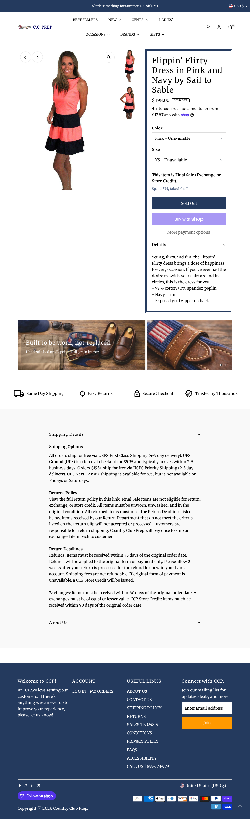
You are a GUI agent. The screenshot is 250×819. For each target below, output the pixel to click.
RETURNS (136, 716)
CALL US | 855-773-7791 (149, 766)
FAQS (132, 749)
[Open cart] (229, 27)
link (116, 499)
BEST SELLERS (85, 20)
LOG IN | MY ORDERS (92, 691)
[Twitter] (39, 785)
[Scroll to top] (240, 805)
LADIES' (166, 20)
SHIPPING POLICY (144, 707)
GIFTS (155, 34)
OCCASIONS (96, 34)
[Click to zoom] (109, 57)
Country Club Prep (70, 808)
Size (156, 149)
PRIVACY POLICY (142, 741)
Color (157, 128)
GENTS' (138, 20)
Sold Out (189, 203)
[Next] (37, 57)
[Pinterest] (32, 785)
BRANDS (127, 34)
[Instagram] (26, 785)
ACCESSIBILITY (141, 758)
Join (207, 722)
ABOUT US (137, 691)
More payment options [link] (188, 232)
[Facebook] (20, 785)
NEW (112, 20)
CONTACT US (139, 699)
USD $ (239, 6)
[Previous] (25, 57)
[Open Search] (209, 27)
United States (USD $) (205, 785)
